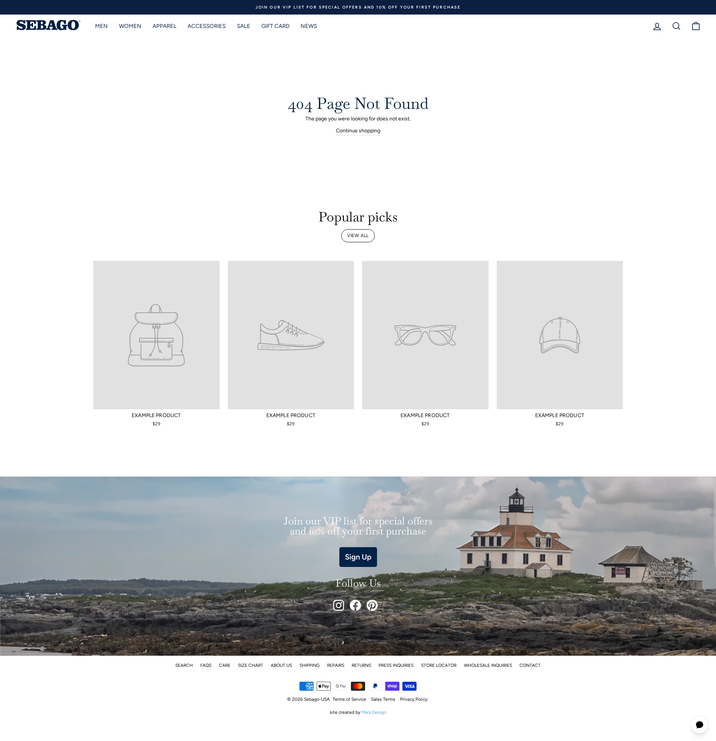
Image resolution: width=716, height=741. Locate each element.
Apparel (164, 26)
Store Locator (438, 665)
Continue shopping (358, 130)
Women (130, 26)
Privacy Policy (413, 699)
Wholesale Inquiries (488, 665)
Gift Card (275, 26)
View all (358, 235)
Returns (361, 665)
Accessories (207, 26)
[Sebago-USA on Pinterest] (372, 605)
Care (224, 665)
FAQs (205, 665)
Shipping (309, 665)
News (309, 26)
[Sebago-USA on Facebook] (355, 605)
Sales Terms (383, 699)
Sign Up (358, 556)
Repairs (335, 665)
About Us (281, 665)
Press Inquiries (396, 665)
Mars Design (373, 712)
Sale (243, 26)
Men (101, 26)
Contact (530, 665)
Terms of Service (349, 699)
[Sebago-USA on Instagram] (338, 605)
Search (184, 665)
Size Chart (250, 665)
